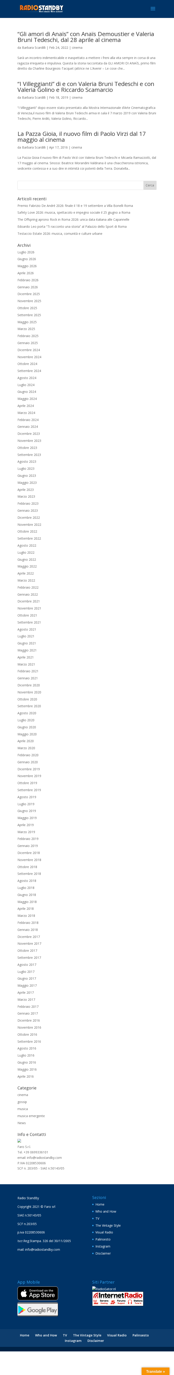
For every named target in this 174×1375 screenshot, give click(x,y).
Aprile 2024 (25, 406)
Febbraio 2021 (28, 671)
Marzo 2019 (26, 832)
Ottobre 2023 (27, 447)
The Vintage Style (108, 1225)
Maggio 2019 (27, 818)
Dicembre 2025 (28, 294)
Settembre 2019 (29, 790)
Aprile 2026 (25, 273)
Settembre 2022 (29, 538)
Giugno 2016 (26, 1062)
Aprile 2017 (25, 992)
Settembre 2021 (29, 622)
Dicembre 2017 (28, 937)
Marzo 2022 (26, 580)
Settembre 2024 (29, 371)
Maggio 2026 (27, 266)
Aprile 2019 (25, 825)
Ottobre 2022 (27, 531)
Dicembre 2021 (28, 601)
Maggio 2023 (27, 482)
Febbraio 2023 (28, 503)
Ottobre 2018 (27, 867)
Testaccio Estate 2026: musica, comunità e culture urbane (59, 233)
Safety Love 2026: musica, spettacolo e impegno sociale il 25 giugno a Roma (73, 212)
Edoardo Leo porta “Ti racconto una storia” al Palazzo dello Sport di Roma (72, 226)
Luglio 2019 (25, 804)
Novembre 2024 (29, 357)
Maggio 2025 (27, 322)
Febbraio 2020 (28, 755)
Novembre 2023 (29, 440)
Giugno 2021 (26, 643)
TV (97, 1218)
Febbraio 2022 (28, 587)
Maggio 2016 (27, 1069)
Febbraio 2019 (28, 839)
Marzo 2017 (26, 999)
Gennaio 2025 (27, 343)
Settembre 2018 (29, 873)
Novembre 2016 (29, 1027)
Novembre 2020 (29, 692)
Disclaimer (103, 1253)
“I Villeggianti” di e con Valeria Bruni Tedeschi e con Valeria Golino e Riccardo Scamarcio (85, 87)
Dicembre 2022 (28, 517)
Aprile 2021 (25, 657)
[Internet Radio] (117, 1305)
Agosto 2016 (26, 1048)
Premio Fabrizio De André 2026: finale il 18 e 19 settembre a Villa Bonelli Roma (75, 205)
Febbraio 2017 (28, 1006)
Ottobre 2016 (27, 1034)
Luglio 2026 (25, 252)
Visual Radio (104, 1232)
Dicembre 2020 (28, 685)
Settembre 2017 (29, 957)
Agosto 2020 (26, 713)
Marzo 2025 (26, 329)
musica (22, 1109)
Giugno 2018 (26, 895)
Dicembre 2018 (28, 853)
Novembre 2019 (29, 776)
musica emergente (31, 1116)
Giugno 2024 (26, 391)
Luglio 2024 (25, 385)
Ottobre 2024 (27, 364)
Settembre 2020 (29, 706)
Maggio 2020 (27, 734)
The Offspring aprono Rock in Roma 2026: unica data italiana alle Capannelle (73, 219)
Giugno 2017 (26, 978)
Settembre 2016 (29, 1041)
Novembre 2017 (29, 943)
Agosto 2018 (26, 880)
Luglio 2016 (25, 1055)
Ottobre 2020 (27, 699)
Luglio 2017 (25, 971)
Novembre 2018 (29, 860)
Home (99, 1204)
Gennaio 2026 (27, 287)
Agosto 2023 (26, 461)
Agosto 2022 (26, 545)
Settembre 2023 (29, 455)
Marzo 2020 (26, 748)
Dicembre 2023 (28, 433)
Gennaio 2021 (27, 678)
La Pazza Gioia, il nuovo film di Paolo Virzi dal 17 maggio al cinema (81, 137)
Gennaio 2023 (27, 510)
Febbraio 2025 (28, 336)
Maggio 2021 (27, 650)
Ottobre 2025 (27, 308)
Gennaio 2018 (27, 929)
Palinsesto (103, 1239)
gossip (22, 1102)
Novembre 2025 (29, 301)
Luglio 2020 (25, 720)
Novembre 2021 (29, 608)
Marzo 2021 (26, 664)
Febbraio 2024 (28, 420)
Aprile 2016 (25, 1076)
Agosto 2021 (26, 629)
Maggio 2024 (27, 398)
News (21, 1123)
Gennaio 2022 (27, 594)
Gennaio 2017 (27, 1013)
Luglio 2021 (25, 636)
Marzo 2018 (26, 915)
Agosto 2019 (26, 797)
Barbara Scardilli (34, 47)
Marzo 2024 (26, 413)
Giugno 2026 (26, 259)
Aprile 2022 (25, 573)
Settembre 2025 (29, 315)
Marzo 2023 (26, 496)
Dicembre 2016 (28, 1020)
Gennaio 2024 (27, 426)
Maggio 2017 (27, 985)
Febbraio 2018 (28, 922)
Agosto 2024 (26, 378)
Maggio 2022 (27, 566)
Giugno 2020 (26, 727)
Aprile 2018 (25, 908)
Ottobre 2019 (27, 783)
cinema (77, 47)
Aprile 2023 (25, 489)
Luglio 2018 (25, 888)
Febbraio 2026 (28, 280)
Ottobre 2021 (27, 615)
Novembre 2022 (29, 524)
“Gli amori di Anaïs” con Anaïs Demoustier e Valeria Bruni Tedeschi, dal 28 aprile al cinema (85, 37)
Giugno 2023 (26, 475)
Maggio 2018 (27, 902)
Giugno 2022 (26, 559)
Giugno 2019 (26, 811)
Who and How (105, 1211)
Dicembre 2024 (28, 350)
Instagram (102, 1246)
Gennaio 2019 (27, 846)
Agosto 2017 (26, 964)
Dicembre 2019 (28, 769)
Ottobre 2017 (27, 950)
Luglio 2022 (25, 552)
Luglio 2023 (25, 468)
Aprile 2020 (25, 741)
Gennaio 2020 (27, 762)
